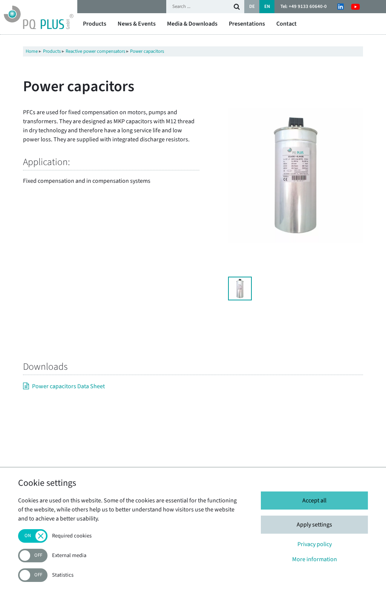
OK (236, 6)
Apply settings (314, 524)
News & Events (137, 24)
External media (69, 555)
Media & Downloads (192, 24)
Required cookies (72, 536)
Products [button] (94, 24)
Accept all (314, 500)
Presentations (247, 24)
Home (32, 51)
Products (52, 51)
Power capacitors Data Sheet (68, 386)
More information (314, 559)
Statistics (63, 575)
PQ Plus (39, 17)
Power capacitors (147, 51)
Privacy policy (314, 544)
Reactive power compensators (95, 51)
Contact (286, 24)
